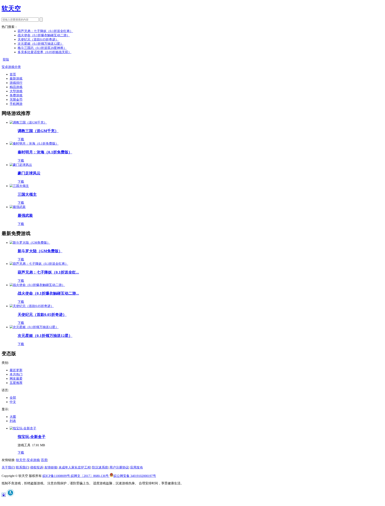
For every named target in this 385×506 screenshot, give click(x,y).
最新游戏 (16, 78)
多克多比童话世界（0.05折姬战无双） (44, 52)
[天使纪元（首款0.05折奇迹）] (32, 306)
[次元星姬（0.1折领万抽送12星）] (34, 327)
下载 (21, 139)
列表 (13, 421)
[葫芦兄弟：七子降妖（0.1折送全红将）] (39, 263)
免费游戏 (16, 95)
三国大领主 (27, 194)
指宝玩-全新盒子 (32, 437)
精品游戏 (16, 87)
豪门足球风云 (29, 173)
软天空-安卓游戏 (28, 460)
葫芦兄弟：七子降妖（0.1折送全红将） (45, 31)
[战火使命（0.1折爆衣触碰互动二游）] (37, 285)
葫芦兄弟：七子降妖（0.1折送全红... (48, 272)
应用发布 (136, 467)
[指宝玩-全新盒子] (23, 428)
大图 (13, 416)
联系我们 (22, 467)
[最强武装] (18, 207)
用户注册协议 (119, 467)
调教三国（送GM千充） (38, 131)
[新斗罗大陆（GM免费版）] (30, 242)
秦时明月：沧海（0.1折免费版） (45, 152)
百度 (44, 460)
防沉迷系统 (100, 467)
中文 (13, 402)
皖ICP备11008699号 (57, 476)
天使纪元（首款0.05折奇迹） (38, 39)
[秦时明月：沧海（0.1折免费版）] (34, 143)
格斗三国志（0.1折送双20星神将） (42, 48)
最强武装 (25, 215)
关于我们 (8, 467)
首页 (13, 74)
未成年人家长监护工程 (75, 467)
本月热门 (16, 374)
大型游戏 (16, 91)
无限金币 (16, 99)
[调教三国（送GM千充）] (28, 122)
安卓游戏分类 (11, 67)
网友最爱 (16, 378)
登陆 (6, 59)
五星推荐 (16, 382)
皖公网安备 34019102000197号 (134, 476)
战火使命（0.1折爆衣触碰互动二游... (48, 293)
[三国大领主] (19, 186)
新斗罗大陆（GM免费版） (40, 251)
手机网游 (16, 103)
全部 (13, 397)
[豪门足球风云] (21, 164)
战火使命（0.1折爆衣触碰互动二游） (44, 35)
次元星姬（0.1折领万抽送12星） (40, 43)
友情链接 (50, 467)
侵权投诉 (36, 467)
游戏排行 (16, 82)
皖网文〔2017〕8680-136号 (90, 476)
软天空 (11, 8)
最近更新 (16, 370)
